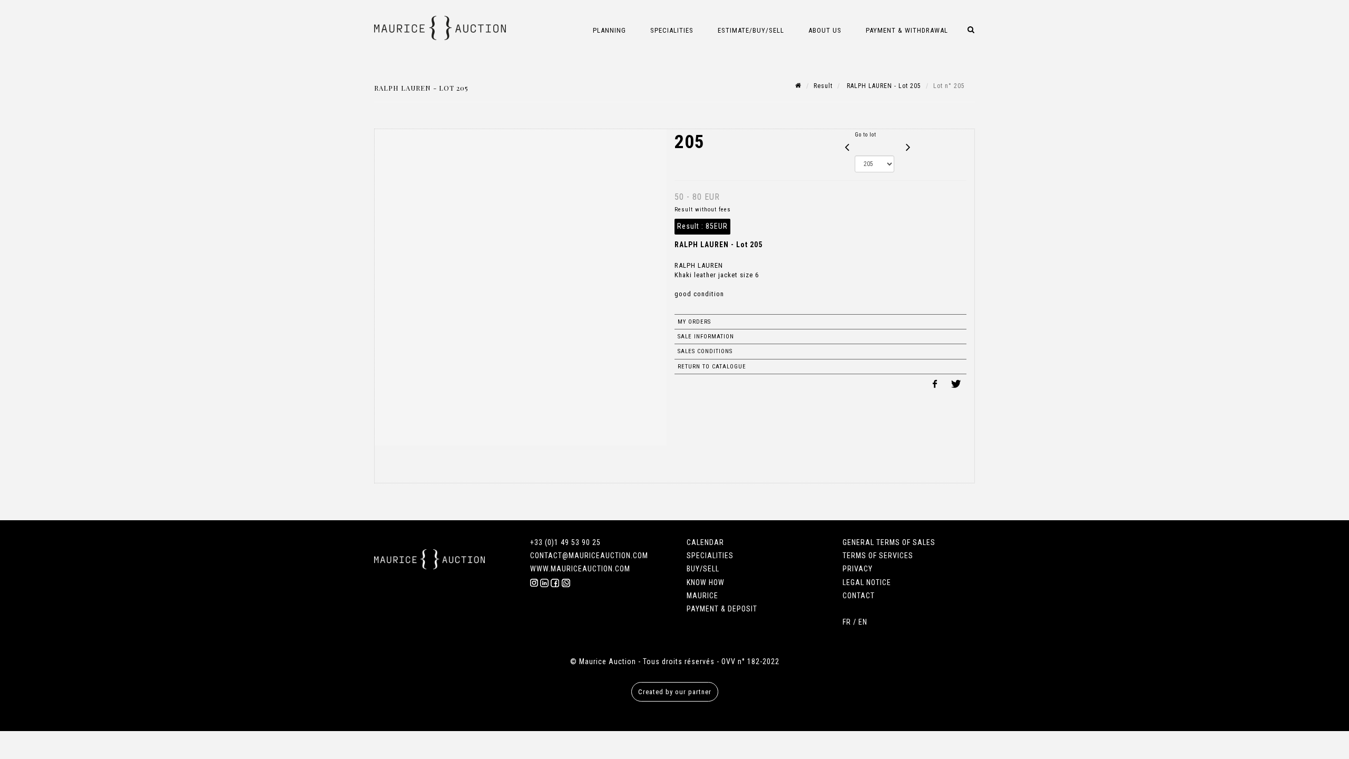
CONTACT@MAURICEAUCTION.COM (589, 555)
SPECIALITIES (710, 555)
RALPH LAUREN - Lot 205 (883, 86)
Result (823, 86)
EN (862, 622)
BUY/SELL (703, 569)
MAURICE (702, 595)
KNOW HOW (706, 582)
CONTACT (859, 595)
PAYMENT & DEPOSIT (722, 609)
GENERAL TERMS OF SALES (889, 542)
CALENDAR (705, 542)
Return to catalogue (712, 366)
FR (847, 622)
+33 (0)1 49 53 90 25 (565, 542)
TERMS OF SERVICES (878, 555)
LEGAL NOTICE (867, 582)
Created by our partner (674, 692)
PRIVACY (858, 569)
